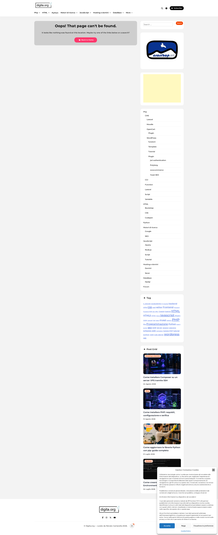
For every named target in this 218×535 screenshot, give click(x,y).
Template (152, 147)
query (179, 324)
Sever (147, 273)
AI (162, 304)
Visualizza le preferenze (203, 526)
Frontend (168, 307)
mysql (163, 320)
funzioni (151, 142)
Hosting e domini (101, 13)
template (159, 331)
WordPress (151, 138)
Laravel (150, 120)
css (150, 307)
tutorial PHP (168, 331)
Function (149, 185)
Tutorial (151, 152)
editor (159, 307)
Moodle (150, 124)
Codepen (149, 218)
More (128, 13)
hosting (168, 311)
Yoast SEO (154, 175)
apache (165, 304)
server (159, 328)
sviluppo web (149, 331)
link (154, 320)
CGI (146, 180)
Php (36, 13)
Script (147, 194)
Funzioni (177, 307)
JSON (145, 320)
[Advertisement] (162, 88)
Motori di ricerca (68, 13)
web (152, 335)
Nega (183, 526)
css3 (154, 307)
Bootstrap (149, 208)
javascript (167, 315)
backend (173, 303)
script (145, 328)
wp (144, 338)
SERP (154, 328)
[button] (213, 470)
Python (55, 13)
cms (145, 307)
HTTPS (153, 316)
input (158, 316)
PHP (176, 320)
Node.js (148, 250)
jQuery (178, 316)
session (166, 328)
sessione (172, 328)
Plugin (151, 133)
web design (159, 335)
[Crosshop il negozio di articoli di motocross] (162, 65)
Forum (146, 287)
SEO (147, 236)
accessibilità (156, 304)
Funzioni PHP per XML (150, 311)
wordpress (172, 334)
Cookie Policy (186, 531)
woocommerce (157, 170)
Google (148, 231)
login (157, 320)
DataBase (117, 13)
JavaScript (84, 13)
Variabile (148, 199)
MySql (147, 282)
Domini (148, 268)
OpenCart (151, 129)
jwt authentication (158, 160)
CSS (146, 213)
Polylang (154, 165)
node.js (169, 320)
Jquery (148, 245)
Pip (144, 324)
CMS (147, 116)
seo (150, 327)
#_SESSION (147, 304)
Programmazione (157, 323)
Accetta (167, 526)
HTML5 (147, 315)
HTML (44, 13)
